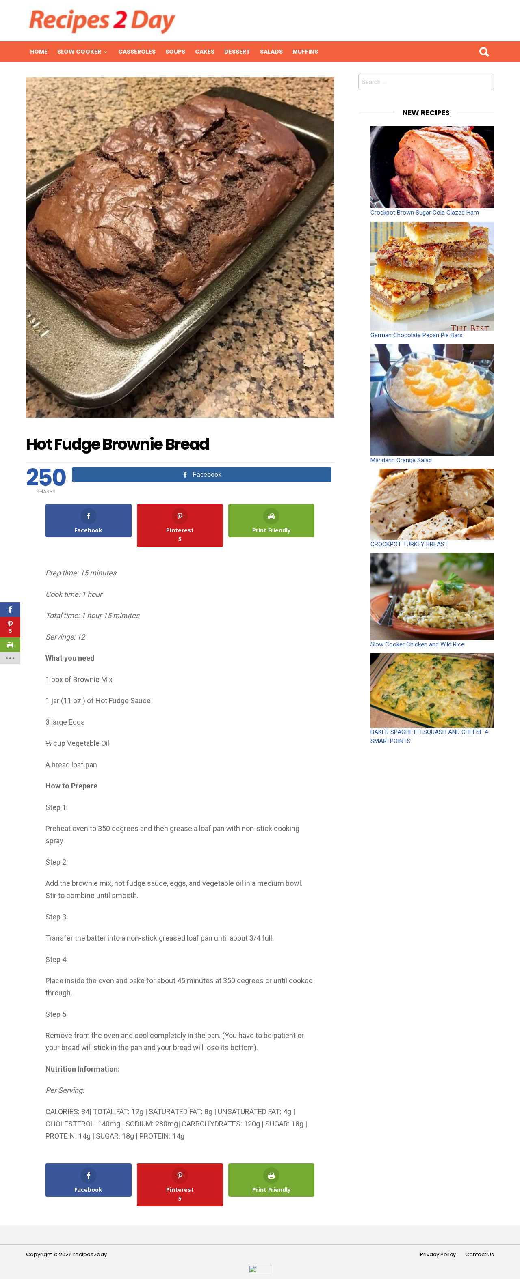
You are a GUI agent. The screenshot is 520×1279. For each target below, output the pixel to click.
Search (484, 51)
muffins (305, 51)
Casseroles (137, 51)
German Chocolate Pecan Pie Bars (416, 335)
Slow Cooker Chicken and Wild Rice (417, 644)
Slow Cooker (79, 51)
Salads (271, 51)
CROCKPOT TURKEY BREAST (409, 544)
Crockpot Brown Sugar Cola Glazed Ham (424, 212)
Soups (175, 51)
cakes (204, 51)
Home (39, 51)
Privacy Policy (438, 1254)
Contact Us (479, 1254)
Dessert (237, 51)
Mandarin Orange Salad (401, 460)
